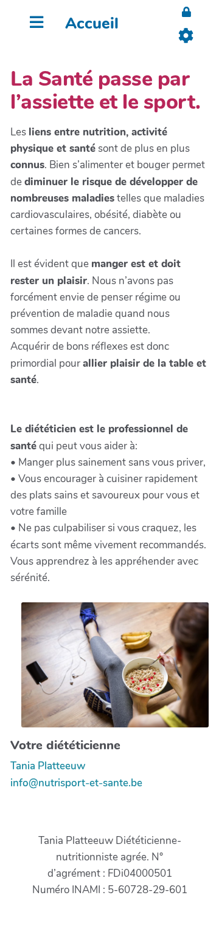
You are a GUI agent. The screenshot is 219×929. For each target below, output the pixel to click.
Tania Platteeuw (47, 766)
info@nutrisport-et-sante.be (76, 783)
